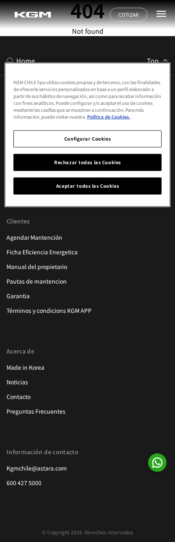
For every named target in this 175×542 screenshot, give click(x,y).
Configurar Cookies (87, 138)
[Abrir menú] (161, 14)
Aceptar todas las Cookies (87, 185)
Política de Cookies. (108, 116)
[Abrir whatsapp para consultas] (157, 462)
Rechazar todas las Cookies (87, 162)
